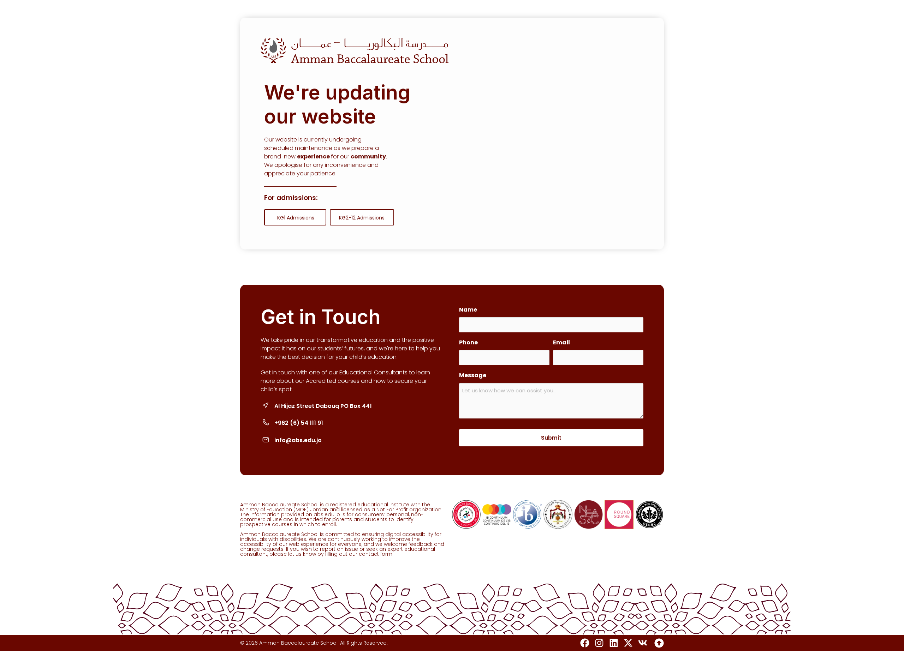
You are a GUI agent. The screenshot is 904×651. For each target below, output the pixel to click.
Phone (468, 342)
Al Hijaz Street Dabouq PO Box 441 (323, 406)
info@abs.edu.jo (298, 440)
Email (561, 342)
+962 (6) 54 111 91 (298, 423)
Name (468, 310)
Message (472, 375)
